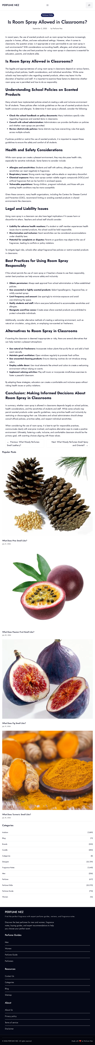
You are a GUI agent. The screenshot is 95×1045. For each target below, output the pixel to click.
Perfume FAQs (47, 15)
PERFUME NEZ (10, 5)
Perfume (5, 879)
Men (3, 873)
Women (5, 897)
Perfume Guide (7, 891)
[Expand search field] (89, 5)
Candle (4, 850)
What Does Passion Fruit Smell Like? (18, 632)
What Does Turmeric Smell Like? (16, 814)
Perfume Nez (57, 28)
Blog (4, 838)
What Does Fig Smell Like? (14, 723)
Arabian (5, 832)
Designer (5, 861)
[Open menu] (47, 5)
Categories (6, 856)
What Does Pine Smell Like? (14, 540)
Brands (4, 844)
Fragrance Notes (8, 867)
